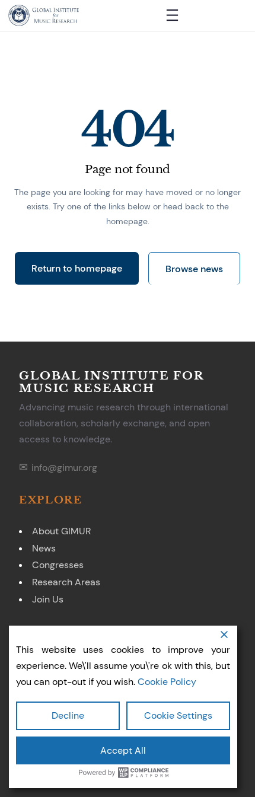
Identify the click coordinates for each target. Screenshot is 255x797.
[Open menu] (172, 15)
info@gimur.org (64, 467)
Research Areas (66, 582)
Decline (68, 715)
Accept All (123, 750)
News (44, 548)
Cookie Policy (167, 681)
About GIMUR (61, 531)
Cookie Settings (178, 715)
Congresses (58, 565)
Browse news (194, 269)
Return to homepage (76, 268)
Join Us (47, 599)
